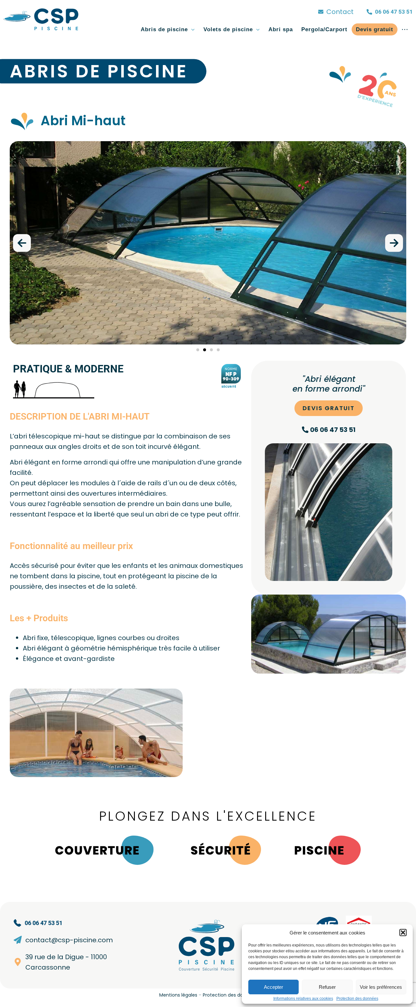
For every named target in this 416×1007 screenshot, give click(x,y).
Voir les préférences (381, 987)
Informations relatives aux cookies (303, 998)
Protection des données (357, 998)
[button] (403, 932)
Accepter (273, 987)
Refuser (327, 987)
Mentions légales (178, 995)
